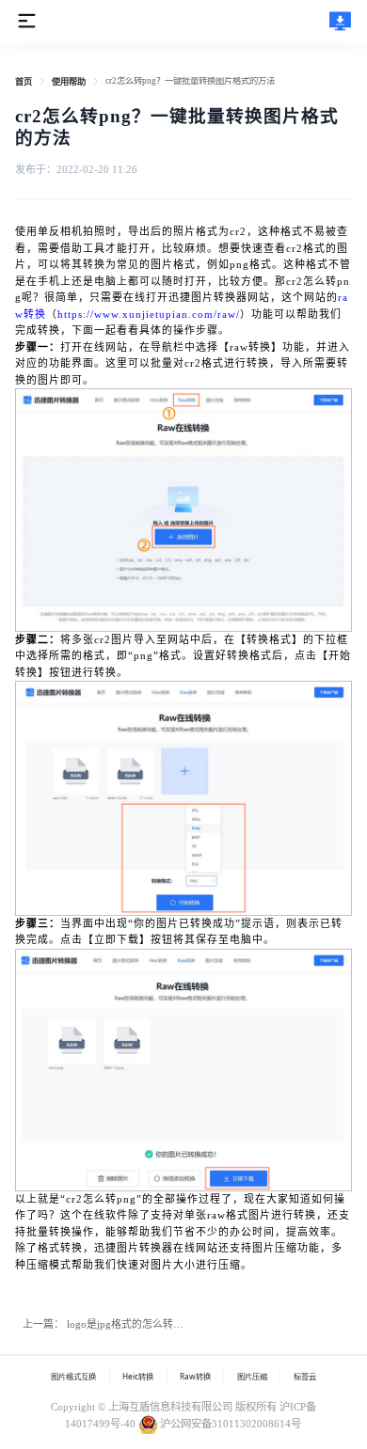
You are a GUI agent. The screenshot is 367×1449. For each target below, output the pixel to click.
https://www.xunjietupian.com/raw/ (148, 314)
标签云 (305, 1376)
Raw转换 (195, 1376)
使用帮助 (69, 82)
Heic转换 (137, 1376)
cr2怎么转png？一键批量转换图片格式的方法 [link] (190, 81)
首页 (23, 82)
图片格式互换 (73, 1376)
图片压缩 (252, 1376)
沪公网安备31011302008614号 (230, 1423)
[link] (23, 82)
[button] (27, 19)
